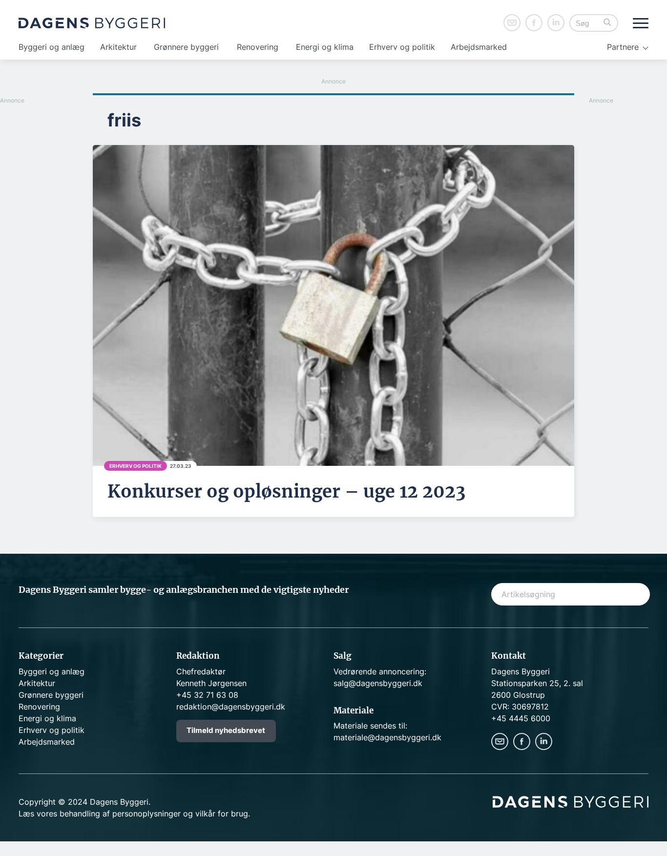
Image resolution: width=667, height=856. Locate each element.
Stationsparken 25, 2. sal (537, 683)
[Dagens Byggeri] (92, 23)
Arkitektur (118, 47)
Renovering (257, 47)
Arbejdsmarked (479, 47)
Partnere (623, 47)
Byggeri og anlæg (51, 47)
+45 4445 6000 (520, 718)
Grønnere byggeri (186, 47)
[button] (607, 23)
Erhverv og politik (402, 47)
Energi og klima (325, 47)
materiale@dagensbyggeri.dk (387, 737)
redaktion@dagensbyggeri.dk (230, 706)
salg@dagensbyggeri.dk (378, 683)
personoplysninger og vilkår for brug (180, 813)
